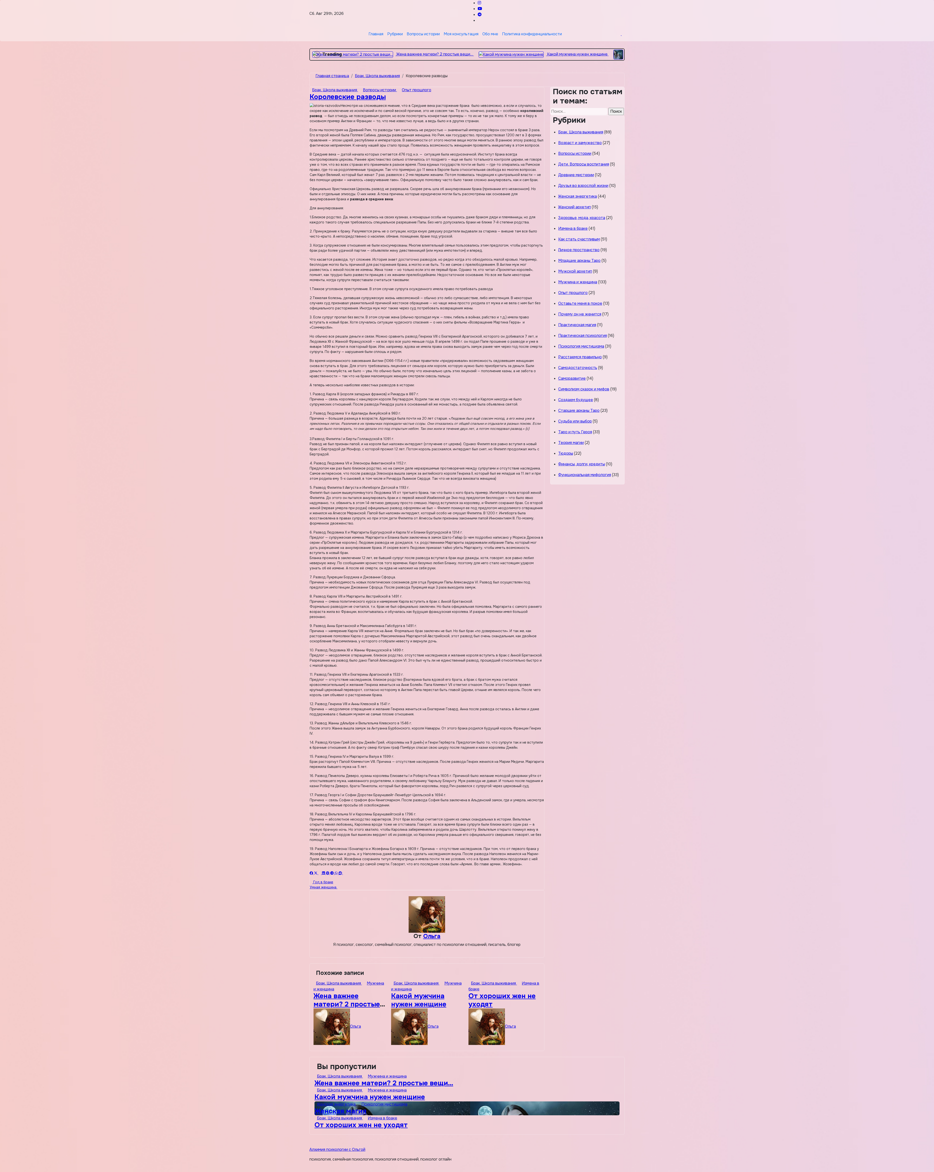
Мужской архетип (575, 271)
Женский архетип (574, 207)
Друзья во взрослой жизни (583, 185)
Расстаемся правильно (580, 357)
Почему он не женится (579, 314)
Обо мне (490, 34)
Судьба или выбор (575, 421)
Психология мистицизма (581, 346)
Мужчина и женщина (577, 282)
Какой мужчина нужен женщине (418, 1000)
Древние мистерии (576, 174)
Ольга (431, 936)
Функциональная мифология (584, 474)
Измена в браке (573, 228)
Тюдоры (565, 453)
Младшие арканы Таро (579, 260)
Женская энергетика (577, 196)
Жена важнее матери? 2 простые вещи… (347, 1004)
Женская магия (340, 1111)
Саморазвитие (572, 378)
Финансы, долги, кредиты (581, 464)
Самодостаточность (577, 367)
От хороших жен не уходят (502, 1000)
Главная (375, 34)
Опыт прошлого (416, 89)
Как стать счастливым (579, 239)
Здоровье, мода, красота (581, 217)
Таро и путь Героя (575, 431)
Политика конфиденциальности (532, 34)
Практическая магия (577, 324)
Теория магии (571, 442)
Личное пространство (579, 249)
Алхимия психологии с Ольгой (337, 1149)
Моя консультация (461, 34)
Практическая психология (582, 335)
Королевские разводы (348, 96)
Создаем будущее (575, 399)
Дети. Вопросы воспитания (583, 164)
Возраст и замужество (580, 142)
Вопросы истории (423, 34)
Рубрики (395, 34)
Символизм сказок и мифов (583, 389)
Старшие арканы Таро (579, 410)
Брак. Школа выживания (335, 89)
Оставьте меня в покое (580, 303)
